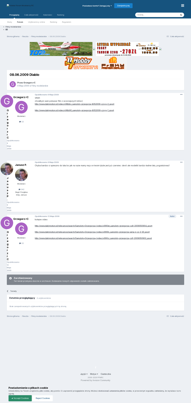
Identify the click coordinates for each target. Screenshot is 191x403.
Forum (20, 22)
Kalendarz (47, 15)
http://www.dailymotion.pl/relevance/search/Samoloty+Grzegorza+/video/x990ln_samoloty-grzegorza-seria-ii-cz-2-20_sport (92, 232)
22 (22, 121)
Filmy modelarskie (40, 86)
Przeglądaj (14, 15)
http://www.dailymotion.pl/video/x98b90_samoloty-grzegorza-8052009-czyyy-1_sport (74, 110)
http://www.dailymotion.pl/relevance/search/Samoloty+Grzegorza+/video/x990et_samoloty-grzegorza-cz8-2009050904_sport (93, 226)
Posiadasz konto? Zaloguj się (96, 6)
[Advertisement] (95, 156)
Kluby (9, 22)
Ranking (53, 22)
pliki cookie (44, 391)
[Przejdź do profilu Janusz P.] (21, 174)
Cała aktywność (31, 15)
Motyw (93, 374)
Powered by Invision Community (95, 380)
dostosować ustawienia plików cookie (115, 391)
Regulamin (66, 22)
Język (83, 374)
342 (22, 189)
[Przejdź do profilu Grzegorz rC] (13, 84)
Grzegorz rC (29, 82)
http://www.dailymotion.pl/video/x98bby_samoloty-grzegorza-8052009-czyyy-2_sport (74, 104)
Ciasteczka (106, 374)
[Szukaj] (181, 15)
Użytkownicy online (36, 22)
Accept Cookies (21, 398)
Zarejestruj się (123, 5)
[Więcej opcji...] (181, 94)
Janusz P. (21, 164)
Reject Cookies (42, 398)
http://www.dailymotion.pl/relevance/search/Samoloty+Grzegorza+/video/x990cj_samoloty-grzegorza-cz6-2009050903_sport (93, 238)
